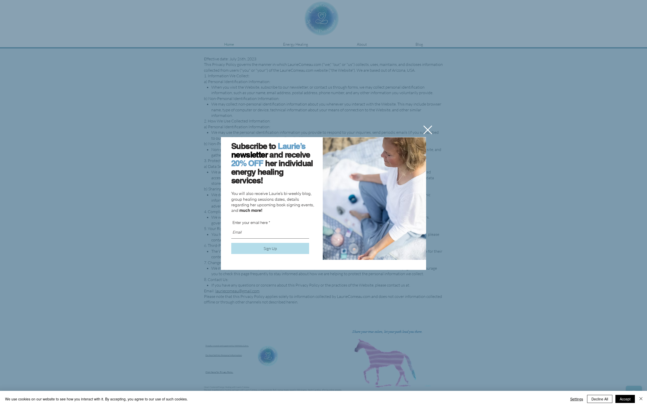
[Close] (641, 399)
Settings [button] (576, 398)
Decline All (599, 398)
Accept (625, 398)
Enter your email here (250, 222)
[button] (427, 130)
